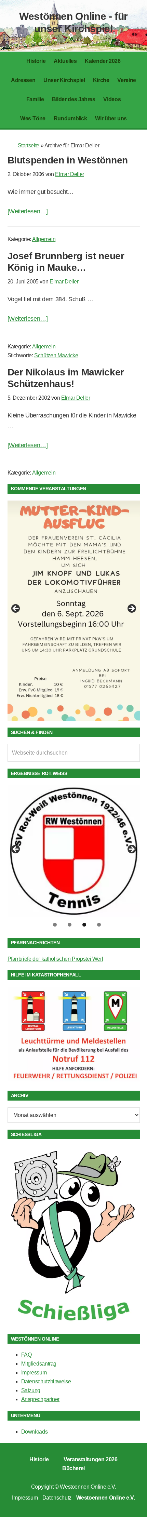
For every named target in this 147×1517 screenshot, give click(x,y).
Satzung (30, 1390)
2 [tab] (69, 925)
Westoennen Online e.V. (88, 1487)
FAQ (26, 1355)
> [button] (131, 609)
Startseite (28, 145)
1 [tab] (55, 925)
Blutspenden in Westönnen (68, 160)
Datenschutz (56, 1498)
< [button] (16, 609)
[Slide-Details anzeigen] (74, 611)
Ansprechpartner (40, 1399)
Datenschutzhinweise (46, 1381)
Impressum (34, 1372)
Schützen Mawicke (56, 355)
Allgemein (44, 239)
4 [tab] (99, 925)
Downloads (34, 1432)
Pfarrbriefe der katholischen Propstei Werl (55, 959)
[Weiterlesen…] (28, 211)
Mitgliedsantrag (39, 1364)
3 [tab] (84, 925)
